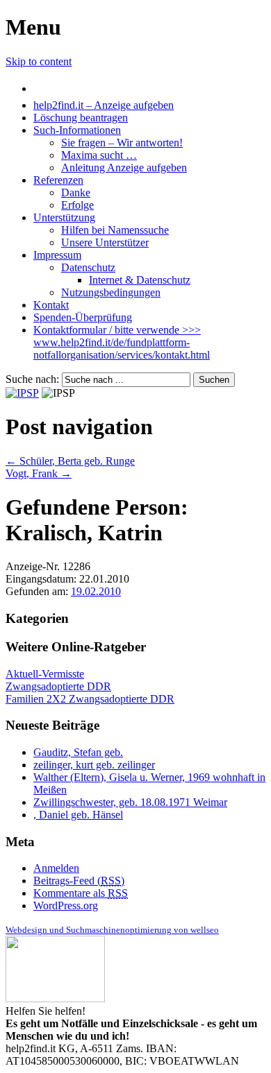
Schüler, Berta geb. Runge (70, 461)
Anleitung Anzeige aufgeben (124, 167)
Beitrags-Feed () (78, 880)
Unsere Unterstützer (105, 242)
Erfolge (77, 205)
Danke (75, 192)
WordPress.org (65, 905)
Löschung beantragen (80, 117)
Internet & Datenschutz (139, 280)
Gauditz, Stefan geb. (78, 752)
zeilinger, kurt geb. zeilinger (94, 765)
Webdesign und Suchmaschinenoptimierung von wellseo (112, 930)
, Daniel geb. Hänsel (78, 815)
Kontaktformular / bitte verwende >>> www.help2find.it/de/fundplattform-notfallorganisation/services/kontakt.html (121, 342)
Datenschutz (88, 267)
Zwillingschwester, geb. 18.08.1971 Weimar (130, 802)
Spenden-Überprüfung (82, 317)
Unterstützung (64, 217)
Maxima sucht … (99, 155)
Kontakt (51, 305)
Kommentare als (80, 893)
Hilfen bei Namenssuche (115, 230)
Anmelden (56, 868)
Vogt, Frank (39, 473)
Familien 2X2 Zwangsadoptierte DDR (90, 699)
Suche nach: (32, 379)
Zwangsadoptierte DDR (58, 686)
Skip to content (39, 61)
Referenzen (58, 180)
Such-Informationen (77, 130)
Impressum (57, 255)
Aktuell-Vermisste (45, 674)
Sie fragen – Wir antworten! (122, 142)
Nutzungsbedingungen (111, 292)
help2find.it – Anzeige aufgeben (103, 105)
